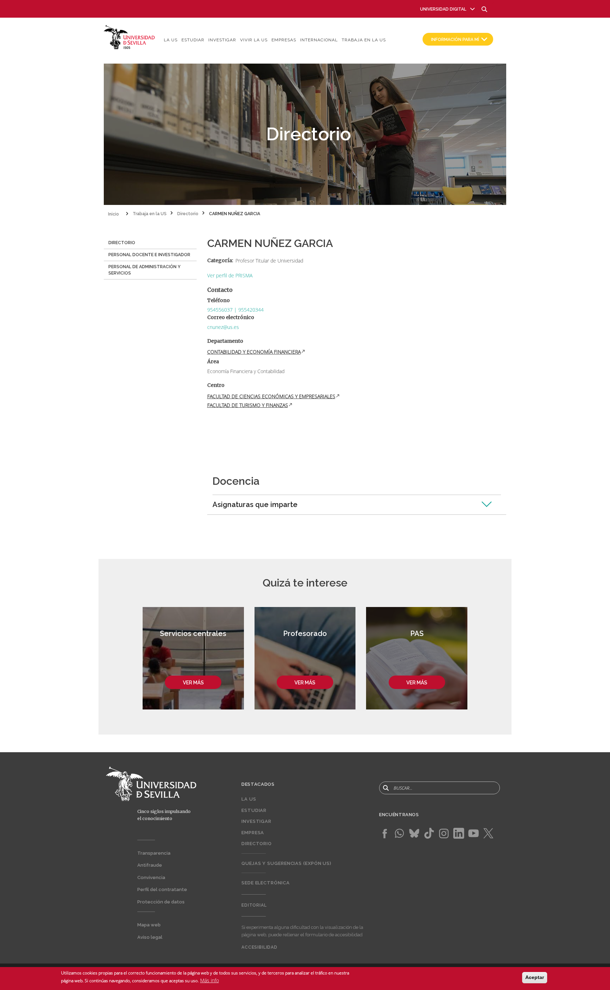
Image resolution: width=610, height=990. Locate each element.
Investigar (222, 39)
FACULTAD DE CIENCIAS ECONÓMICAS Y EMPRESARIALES (271, 396)
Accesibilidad (259, 947)
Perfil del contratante (162, 889)
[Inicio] (129, 36)
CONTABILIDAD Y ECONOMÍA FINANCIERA (254, 351)
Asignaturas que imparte (255, 504)
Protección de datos (161, 901)
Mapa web (149, 924)
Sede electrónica (265, 882)
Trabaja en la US (364, 39)
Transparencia (154, 853)
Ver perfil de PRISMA (229, 275)
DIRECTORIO (121, 242)
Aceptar (534, 977)
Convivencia (151, 877)
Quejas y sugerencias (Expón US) (286, 863)
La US (171, 39)
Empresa (252, 832)
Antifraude (149, 865)
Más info (209, 980)
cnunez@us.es (223, 327)
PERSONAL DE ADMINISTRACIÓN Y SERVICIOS (144, 270)
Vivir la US (254, 39)
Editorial (254, 905)
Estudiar (192, 39)
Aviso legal (149, 937)
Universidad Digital (443, 9)
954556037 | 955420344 (235, 309)
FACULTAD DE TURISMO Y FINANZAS (247, 405)
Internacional (319, 39)
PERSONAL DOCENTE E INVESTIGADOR (149, 254)
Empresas (283, 39)
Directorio (256, 843)
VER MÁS (193, 682)
